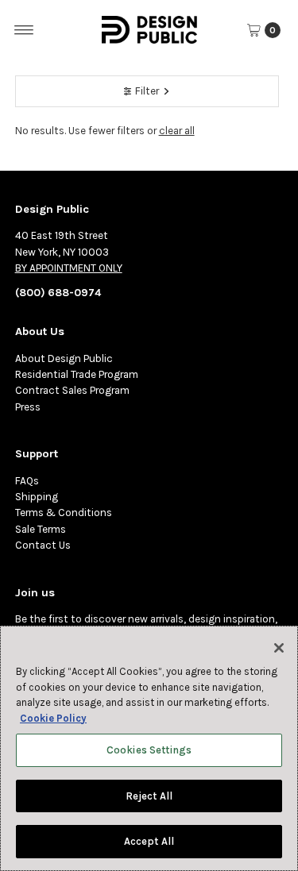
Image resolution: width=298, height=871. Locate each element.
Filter (147, 91)
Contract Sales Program (72, 390)
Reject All (149, 796)
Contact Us (43, 545)
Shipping (36, 497)
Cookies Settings (149, 750)
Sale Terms (40, 529)
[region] (149, 748)
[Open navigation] (24, 30)
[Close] (278, 647)
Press (28, 407)
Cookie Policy (53, 718)
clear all (177, 131)
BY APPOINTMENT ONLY (68, 268)
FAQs (27, 481)
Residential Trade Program (76, 374)
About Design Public (64, 358)
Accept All (149, 841)
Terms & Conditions (63, 512)
